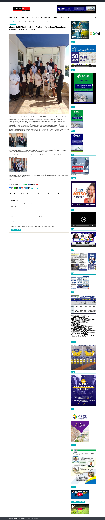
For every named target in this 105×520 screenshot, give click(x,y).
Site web (12, 221)
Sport (37, 17)
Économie (22, 17)
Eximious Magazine (35, 518)
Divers (62, 17)
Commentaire (14, 206)
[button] (83, 56)
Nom (12, 216)
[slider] (82, 66)
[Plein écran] (94, 66)
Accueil (10, 17)
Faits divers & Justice (45, 17)
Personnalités (55, 17)
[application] (83, 56)
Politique (16, 17)
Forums (10, 1)
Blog (14, 1)
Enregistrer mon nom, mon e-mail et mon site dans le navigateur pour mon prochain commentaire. (33, 226)
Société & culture (30, 17)
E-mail (41, 216)
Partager (34, 188)
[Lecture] (72, 66)
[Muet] (92, 66)
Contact (17, 1)
